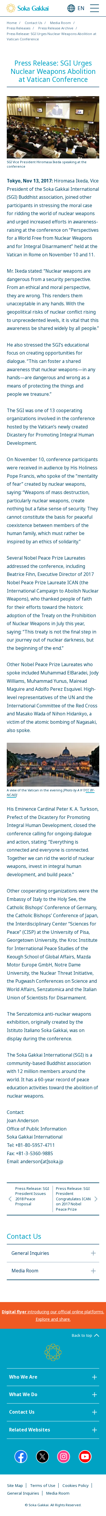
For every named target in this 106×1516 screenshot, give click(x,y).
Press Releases (18, 28)
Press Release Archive (55, 28)
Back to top (82, 1335)
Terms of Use (42, 1485)
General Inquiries (23, 1493)
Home (12, 22)
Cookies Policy (75, 1485)
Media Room (60, 22)
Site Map (15, 1485)
